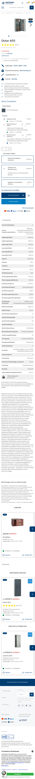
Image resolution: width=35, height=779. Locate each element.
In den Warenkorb (13, 195)
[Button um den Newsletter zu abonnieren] (32, 694)
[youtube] (26, 705)
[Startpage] (9, 3)
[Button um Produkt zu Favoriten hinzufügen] (28, 195)
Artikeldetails (6, 220)
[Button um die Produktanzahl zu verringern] (7, 149)
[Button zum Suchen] (32, 7)
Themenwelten (6, 691)
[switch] (3, 776)
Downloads (5, 564)
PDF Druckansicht (28, 208)
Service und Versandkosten (11, 60)
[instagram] (19, 705)
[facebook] (22, 705)
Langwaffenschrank (19, 13)
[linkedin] (30, 705)
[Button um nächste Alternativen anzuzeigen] (32, 529)
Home (2, 13)
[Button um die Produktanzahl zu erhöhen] (10, 149)
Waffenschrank (9, 13)
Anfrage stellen (13, 201)
